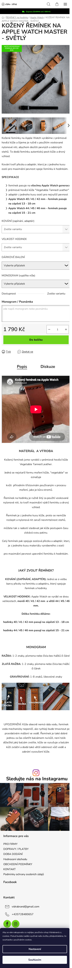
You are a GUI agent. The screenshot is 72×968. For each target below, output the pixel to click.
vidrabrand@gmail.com (25, 906)
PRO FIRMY (10, 844)
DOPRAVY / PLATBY (16, 849)
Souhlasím (34, 960)
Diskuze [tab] (48, 366)
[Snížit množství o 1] (49, 329)
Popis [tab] (22, 366)
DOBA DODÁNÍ (13, 854)
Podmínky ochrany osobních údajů (23, 874)
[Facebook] (7, 924)
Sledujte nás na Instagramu (37, 778)
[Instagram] (15, 924)
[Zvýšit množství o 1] (65, 329)
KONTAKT (9, 869)
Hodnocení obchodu (15, 859)
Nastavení (35, 949)
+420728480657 (22, 914)
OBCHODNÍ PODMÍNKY (17, 864)
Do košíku (36, 340)
